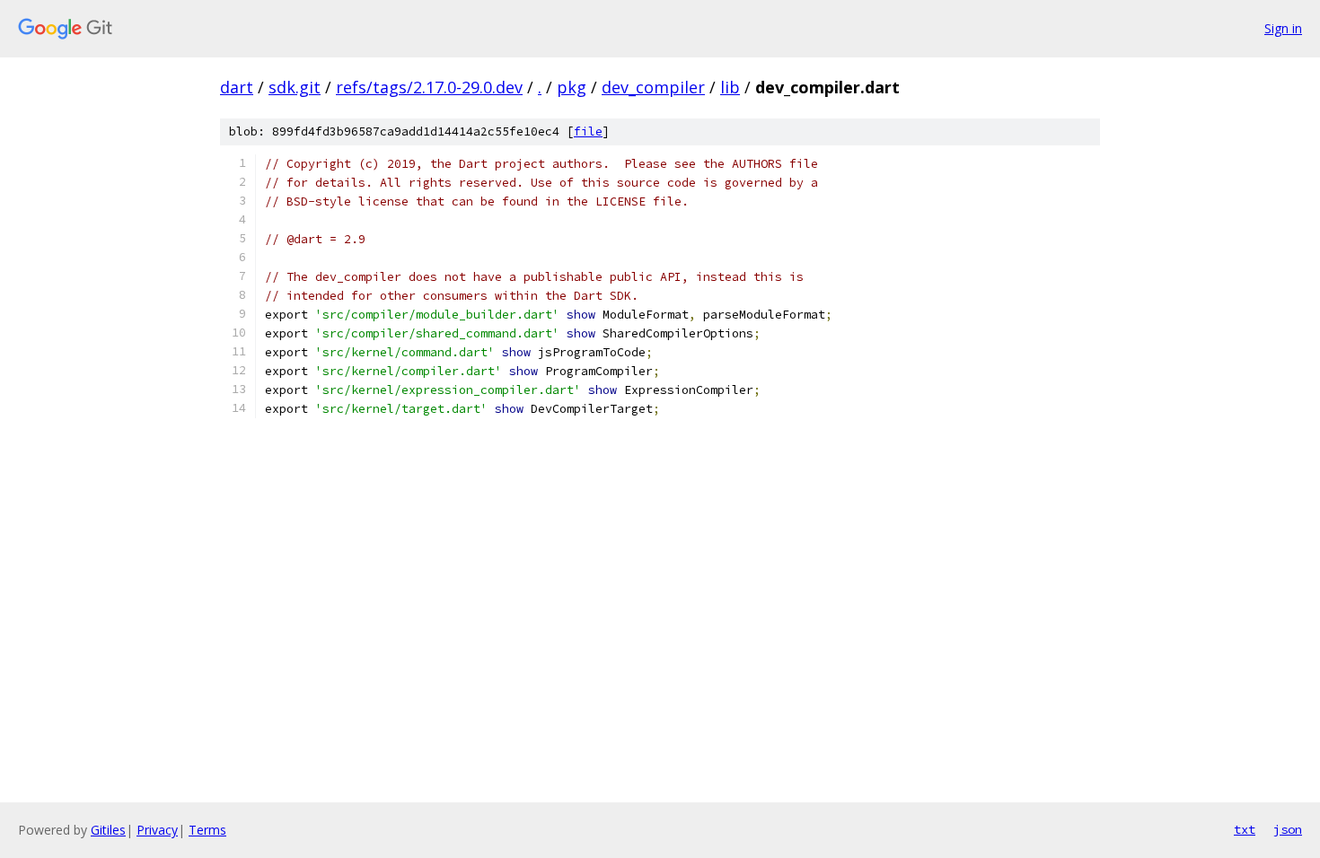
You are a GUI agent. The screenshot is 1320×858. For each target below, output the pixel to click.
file (588, 131)
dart (236, 87)
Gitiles (108, 829)
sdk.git (294, 87)
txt (1244, 829)
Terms (207, 829)
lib (730, 87)
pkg (571, 87)
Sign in (1283, 28)
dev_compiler (653, 87)
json (1287, 829)
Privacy (157, 829)
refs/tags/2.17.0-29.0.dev (429, 87)
